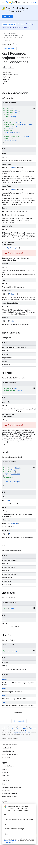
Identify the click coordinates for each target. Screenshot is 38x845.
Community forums (8, 766)
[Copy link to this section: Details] (11, 452)
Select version (9, 24)
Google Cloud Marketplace (10, 754)
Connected (14, 11)
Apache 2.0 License (30, 731)
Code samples (6, 790)
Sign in (33, 2)
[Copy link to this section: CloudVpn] (14, 635)
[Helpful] (13, 44)
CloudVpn (16, 482)
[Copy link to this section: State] (9, 546)
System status (6, 775)
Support (4, 769)
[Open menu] (3, 2)
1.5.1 (23, 11)
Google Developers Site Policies (21, 733)
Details (14, 140)
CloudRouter (15, 474)
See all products (6, 748)
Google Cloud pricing (8, 751)
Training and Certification (9, 796)
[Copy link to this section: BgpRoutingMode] (22, 333)
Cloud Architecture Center (10, 793)
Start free (7, 16)
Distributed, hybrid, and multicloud (13, 35)
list (3, 702)
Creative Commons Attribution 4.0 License (24, 729)
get (3, 695)
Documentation (12, 33)
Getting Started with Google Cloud (12, 787)
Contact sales (6, 757)
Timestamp (12, 167)
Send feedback (9, 48)
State (17, 468)
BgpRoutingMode (27, 124)
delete (4, 688)
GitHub (4, 784)
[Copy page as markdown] (10, 66)
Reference (7, 40)
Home (3, 33)
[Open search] (24, 2)
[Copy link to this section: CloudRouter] (17, 593)
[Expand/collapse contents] (12, 72)
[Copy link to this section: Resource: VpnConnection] (31, 93)
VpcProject (15, 132)
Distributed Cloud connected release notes (17, 27)
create (4, 679)
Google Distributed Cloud (16, 8)
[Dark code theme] (34, 108)
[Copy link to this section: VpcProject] (15, 373)
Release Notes (6, 772)
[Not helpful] (16, 44)
